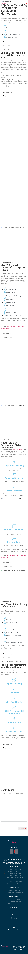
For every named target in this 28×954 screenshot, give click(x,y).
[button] (26, 3)
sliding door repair (17, 449)
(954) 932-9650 (14, 924)
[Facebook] (12, 851)
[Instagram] (16, 851)
